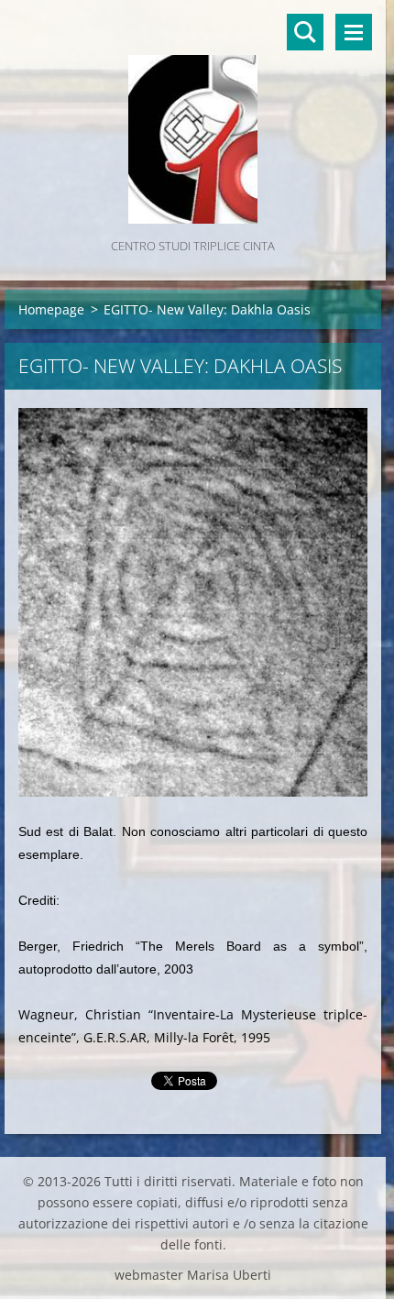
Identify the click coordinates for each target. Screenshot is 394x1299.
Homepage (51, 309)
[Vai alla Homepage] (193, 117)
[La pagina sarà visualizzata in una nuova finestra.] (192, 602)
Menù (353, 32)
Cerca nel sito (305, 32)
